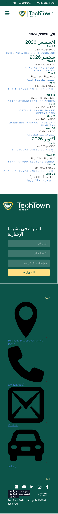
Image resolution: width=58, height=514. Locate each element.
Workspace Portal (46, 3)
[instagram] (40, 487)
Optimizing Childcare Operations (37, 112)
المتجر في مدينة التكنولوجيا (41, 134)
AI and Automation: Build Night (29, 171)
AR (14, 3)
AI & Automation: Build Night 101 (31, 91)
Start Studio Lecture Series (31, 101)
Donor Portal (25, 3)
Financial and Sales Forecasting (38, 69)
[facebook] (47, 487)
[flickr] (16, 487)
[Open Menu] (7, 13)
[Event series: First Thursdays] (29, 76)
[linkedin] (32, 487)
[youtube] (24, 487)
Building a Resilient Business (30, 52)
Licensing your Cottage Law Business (32, 124)
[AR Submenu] (7, 3)
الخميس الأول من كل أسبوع (41, 79)
